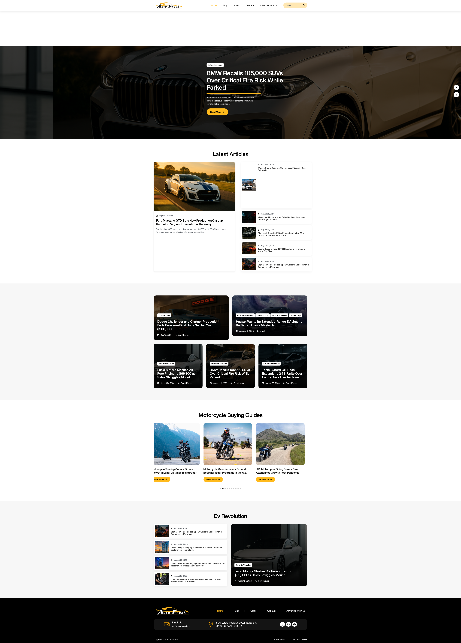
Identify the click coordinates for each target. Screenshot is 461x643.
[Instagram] (288, 624)
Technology (295, 315)
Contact (250, 5)
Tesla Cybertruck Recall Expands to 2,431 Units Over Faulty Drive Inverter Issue (282, 373)
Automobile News (332, 65)
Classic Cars (164, 315)
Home (214, 5)
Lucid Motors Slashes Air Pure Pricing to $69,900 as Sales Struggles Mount (176, 373)
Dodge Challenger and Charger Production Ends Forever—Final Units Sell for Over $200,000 (187, 325)
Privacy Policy (280, 639)
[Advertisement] (72, 28)
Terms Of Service (300, 639)
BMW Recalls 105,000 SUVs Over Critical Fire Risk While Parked (230, 373)
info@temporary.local (181, 626)
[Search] (304, 5)
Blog (225, 5)
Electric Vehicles (279, 315)
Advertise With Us (268, 5)
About (237, 5)
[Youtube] (294, 624)
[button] (456, 94)
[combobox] (292, 5)
